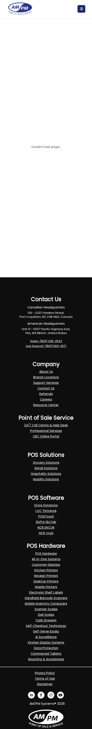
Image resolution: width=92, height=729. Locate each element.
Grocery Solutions (46, 463)
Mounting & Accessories (46, 659)
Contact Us (46, 388)
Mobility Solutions (46, 479)
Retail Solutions (46, 468)
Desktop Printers (46, 581)
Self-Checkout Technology (46, 626)
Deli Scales (46, 615)
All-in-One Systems (46, 559)
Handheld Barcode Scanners (46, 598)
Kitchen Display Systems (46, 642)
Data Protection (46, 648)
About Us (46, 372)
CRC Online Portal (46, 436)
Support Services (46, 383)
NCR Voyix (46, 533)
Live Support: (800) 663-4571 (46, 346)
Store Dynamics (46, 505)
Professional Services (46, 431)
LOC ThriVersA (46, 511)
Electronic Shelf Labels (46, 592)
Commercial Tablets (46, 654)
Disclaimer (45, 684)
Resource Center (46, 405)
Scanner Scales (46, 609)
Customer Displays (46, 565)
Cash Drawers (46, 620)
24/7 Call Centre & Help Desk (46, 425)
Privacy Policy (45, 673)
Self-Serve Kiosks (46, 631)
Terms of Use (45, 679)
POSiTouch (46, 516)
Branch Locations (46, 377)
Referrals (46, 394)
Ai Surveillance (46, 637)
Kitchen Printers (46, 570)
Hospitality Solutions (46, 474)
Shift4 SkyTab (46, 522)
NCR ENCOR (46, 528)
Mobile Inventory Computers (46, 604)
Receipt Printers (46, 576)
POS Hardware (46, 554)
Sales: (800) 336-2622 (46, 341)
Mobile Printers (46, 587)
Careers (46, 399)
